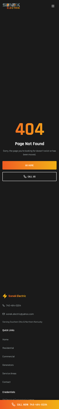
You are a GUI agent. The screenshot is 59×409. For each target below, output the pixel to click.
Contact (6, 381)
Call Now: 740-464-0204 (32, 404)
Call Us (32, 176)
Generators (8, 364)
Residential (8, 347)
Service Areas (9, 373)
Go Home (29, 165)
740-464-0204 (13, 305)
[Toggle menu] (53, 6)
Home (5, 339)
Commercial (8, 356)
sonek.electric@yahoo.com (20, 313)
